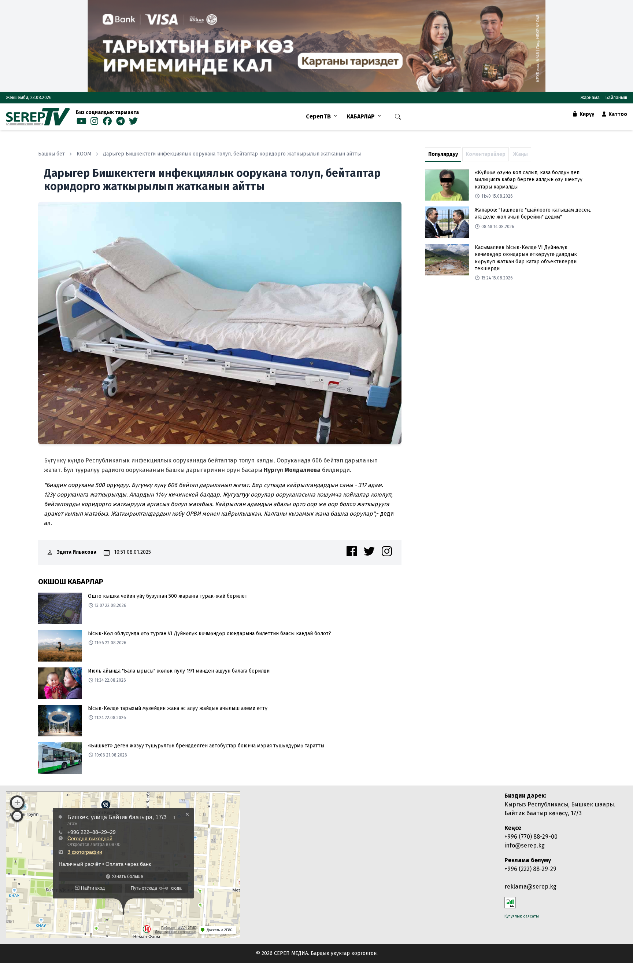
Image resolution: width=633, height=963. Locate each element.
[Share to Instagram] (387, 551)
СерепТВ (318, 116)
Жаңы (520, 154)
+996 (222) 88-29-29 (530, 868)
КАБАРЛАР (361, 116)
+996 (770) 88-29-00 (531, 836)
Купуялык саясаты (521, 916)
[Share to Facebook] (352, 551)
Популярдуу (443, 154)
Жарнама (590, 97)
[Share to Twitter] (369, 551)
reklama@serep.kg (530, 886)
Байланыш (616, 97)
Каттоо (617, 114)
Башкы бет (51, 154)
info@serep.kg (524, 845)
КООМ (84, 154)
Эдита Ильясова (76, 552)
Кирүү (586, 114)
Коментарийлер (486, 154)
